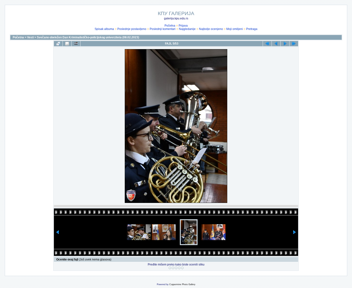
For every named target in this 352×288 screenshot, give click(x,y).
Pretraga (251, 29)
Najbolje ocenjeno (211, 29)
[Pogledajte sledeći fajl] (285, 43)
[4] (179, 268)
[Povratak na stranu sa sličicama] (58, 43)
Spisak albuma (104, 29)
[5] (182, 268)
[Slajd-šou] (76, 43)
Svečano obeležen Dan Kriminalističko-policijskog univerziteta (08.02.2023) (88, 37)
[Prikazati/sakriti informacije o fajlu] (67, 43)
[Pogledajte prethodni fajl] (276, 43)
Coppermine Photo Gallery (182, 284)
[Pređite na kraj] (294, 43)
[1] (169, 268)
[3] (176, 268)
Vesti (30, 37)
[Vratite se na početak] (267, 43)
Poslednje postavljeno (131, 29)
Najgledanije (187, 29)
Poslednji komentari (163, 29)
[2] (173, 268)
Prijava (183, 25)
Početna (170, 25)
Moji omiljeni (234, 29)
